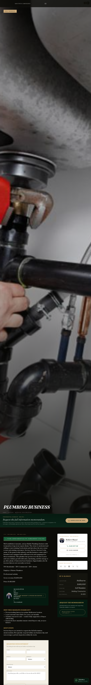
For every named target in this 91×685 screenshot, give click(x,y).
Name (8, 649)
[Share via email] (60, 566)
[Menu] (45, 3)
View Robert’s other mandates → (31, 595)
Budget (29, 656)
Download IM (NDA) (78, 520)
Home (5, 512)
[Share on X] (73, 566)
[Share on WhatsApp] (65, 566)
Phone (8, 656)
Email (28, 649)
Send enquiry (73, 550)
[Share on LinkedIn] (69, 566)
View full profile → (72, 554)
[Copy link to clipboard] (77, 566)
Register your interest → (68, 612)
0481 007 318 (73, 546)
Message (9, 671)
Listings (11, 512)
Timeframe (9, 664)
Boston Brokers (23, 3)
